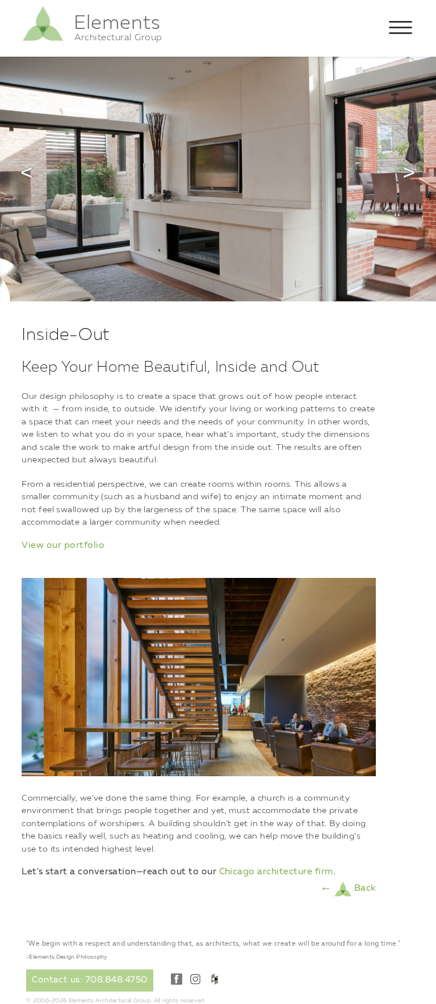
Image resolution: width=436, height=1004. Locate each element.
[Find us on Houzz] (214, 979)
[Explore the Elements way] (43, 40)
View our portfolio (63, 545)
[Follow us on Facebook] (176, 979)
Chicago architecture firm (276, 872)
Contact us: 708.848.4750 (90, 980)
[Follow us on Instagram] (195, 979)
